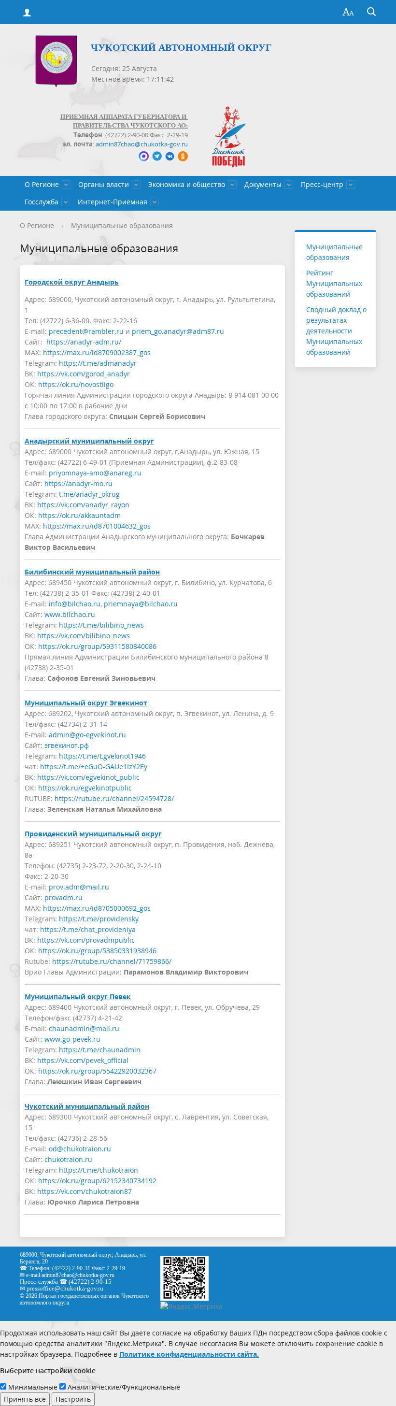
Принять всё (25, 1399)
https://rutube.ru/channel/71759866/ (111, 961)
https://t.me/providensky (99, 918)
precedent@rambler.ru (86, 331)
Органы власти (103, 184)
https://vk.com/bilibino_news (83, 635)
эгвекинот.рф (66, 745)
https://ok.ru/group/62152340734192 (97, 1180)
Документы (263, 184)
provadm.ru (63, 897)
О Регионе (42, 184)
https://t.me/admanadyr (98, 363)
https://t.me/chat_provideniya (88, 929)
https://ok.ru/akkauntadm (79, 515)
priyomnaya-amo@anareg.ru (95, 472)
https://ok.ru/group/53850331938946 (97, 950)
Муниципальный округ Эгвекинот (86, 702)
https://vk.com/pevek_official (82, 1060)
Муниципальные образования (122, 225)
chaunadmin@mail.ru (84, 1028)
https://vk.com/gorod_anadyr (83, 373)
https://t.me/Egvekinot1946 (102, 755)
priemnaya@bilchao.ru (141, 603)
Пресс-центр (322, 184)
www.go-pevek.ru (72, 1039)
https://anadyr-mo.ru (78, 483)
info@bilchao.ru (74, 603)
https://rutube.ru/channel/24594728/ (114, 798)
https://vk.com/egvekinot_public (88, 777)
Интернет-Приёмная (112, 201)
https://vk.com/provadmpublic (86, 940)
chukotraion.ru (68, 1159)
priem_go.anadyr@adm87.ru (178, 331)
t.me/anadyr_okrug (89, 494)
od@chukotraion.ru (80, 1148)
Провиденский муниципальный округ (93, 833)
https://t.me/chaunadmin (100, 1049)
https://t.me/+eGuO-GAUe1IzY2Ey (93, 766)
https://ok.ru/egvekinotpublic (85, 787)
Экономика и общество (186, 184)
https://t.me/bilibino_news (101, 625)
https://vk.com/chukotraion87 (84, 1191)
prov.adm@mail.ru (79, 886)
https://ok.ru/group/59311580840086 (97, 646)
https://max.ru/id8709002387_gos (97, 352)
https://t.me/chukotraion (98, 1170)
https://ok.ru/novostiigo (75, 384)
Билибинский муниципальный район (92, 571)
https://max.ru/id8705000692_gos (97, 908)
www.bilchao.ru (69, 614)
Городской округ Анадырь (72, 282)
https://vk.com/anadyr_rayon (83, 504)
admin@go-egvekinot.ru (87, 734)
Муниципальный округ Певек (78, 996)
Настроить (73, 1399)
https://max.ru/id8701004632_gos (97, 526)
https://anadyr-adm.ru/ (83, 341)
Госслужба (41, 201)
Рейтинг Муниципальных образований (334, 283)
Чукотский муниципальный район (87, 1106)
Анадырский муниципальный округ (89, 440)
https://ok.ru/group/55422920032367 (97, 1071)
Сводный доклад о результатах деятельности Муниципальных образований (336, 331)
